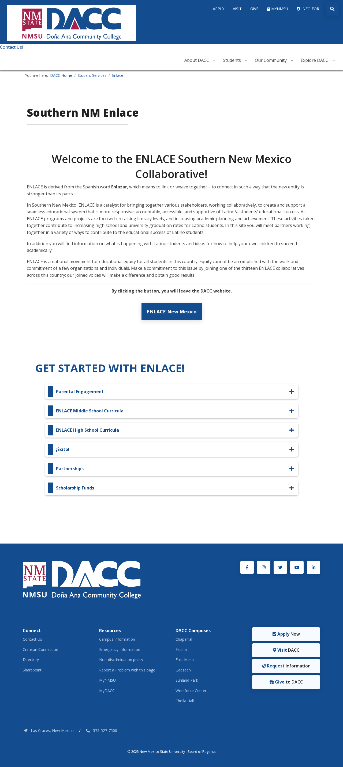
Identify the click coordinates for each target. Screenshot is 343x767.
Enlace (117, 75)
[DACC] (82, 579)
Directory (31, 659)
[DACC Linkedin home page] (313, 567)
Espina (181, 649)
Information (288, 666)
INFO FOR (309, 8)
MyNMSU (107, 680)
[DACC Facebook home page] (247, 567)
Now (288, 634)
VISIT (237, 8)
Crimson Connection (40, 649)
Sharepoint (32, 670)
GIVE (254, 8)
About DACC (196, 60)
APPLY (218, 8)
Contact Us (32, 639)
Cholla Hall (185, 700)
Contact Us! (11, 47)
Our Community (271, 60)
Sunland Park (187, 680)
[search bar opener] (332, 9)
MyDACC (107, 690)
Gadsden (183, 670)
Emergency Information (119, 649)
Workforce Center (191, 690)
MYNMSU (279, 8)
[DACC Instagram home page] (263, 567)
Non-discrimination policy (121, 659)
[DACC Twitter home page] (280, 567)
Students (232, 60)
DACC (287, 650)
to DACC (288, 682)
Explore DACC (314, 60)
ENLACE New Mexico (172, 311)
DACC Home (61, 75)
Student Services (92, 75)
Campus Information (117, 639)
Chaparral (184, 639)
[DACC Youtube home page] (297, 567)
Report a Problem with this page (127, 670)
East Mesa (185, 659)
